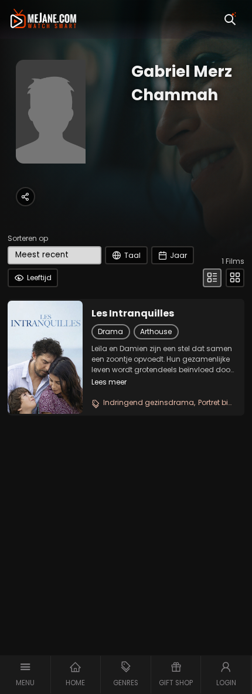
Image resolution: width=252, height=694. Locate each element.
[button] (25, 674)
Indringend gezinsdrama (148, 402)
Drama (110, 331)
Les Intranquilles (132, 313)
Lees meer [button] (109, 382)
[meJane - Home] (43, 19)
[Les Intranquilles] (45, 357)
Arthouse (156, 331)
